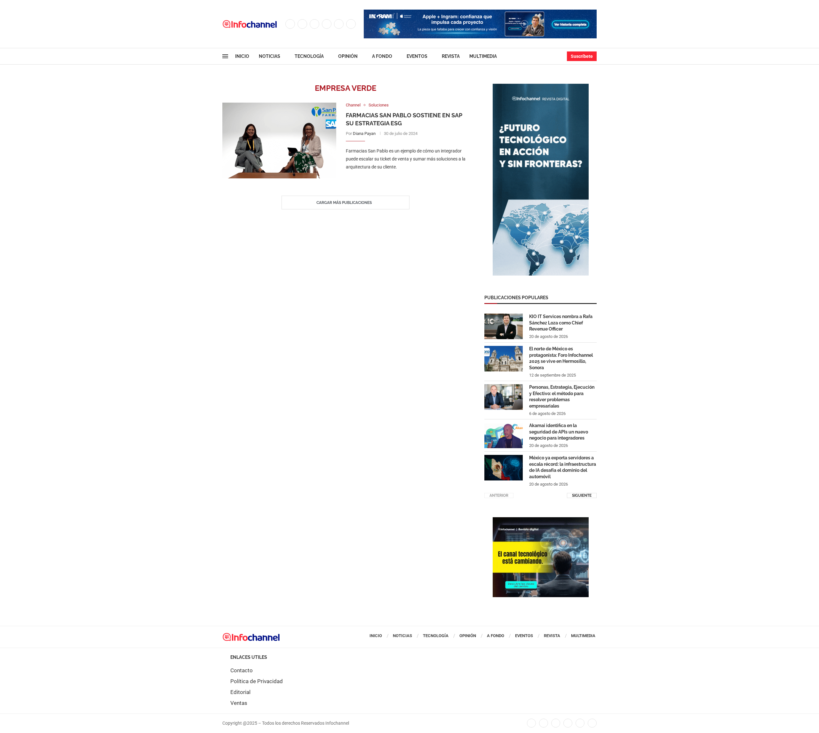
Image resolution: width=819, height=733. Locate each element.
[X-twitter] (543, 723)
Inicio (242, 56)
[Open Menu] (225, 56)
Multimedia (483, 56)
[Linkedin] (326, 24)
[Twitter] (302, 24)
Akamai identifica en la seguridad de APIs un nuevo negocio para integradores (558, 432)
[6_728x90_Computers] (480, 13)
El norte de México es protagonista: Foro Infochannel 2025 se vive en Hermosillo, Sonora (561, 358)
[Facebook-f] (531, 723)
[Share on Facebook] (400, 180)
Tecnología (309, 56)
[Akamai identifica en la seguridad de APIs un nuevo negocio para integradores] (503, 435)
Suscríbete (582, 56)
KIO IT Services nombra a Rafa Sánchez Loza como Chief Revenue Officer (560, 322)
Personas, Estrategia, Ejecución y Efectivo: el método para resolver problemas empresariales (561, 397)
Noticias (269, 56)
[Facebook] (290, 24)
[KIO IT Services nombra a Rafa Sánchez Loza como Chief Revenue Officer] (503, 326)
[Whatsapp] (351, 24)
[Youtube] (339, 24)
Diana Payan (364, 133)
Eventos (417, 56)
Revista (451, 56)
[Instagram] (314, 24)
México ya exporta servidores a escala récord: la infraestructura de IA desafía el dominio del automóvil (562, 467)
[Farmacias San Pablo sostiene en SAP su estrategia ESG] (279, 140)
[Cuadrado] (541, 520)
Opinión (348, 56)
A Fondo (382, 56)
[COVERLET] (541, 87)
